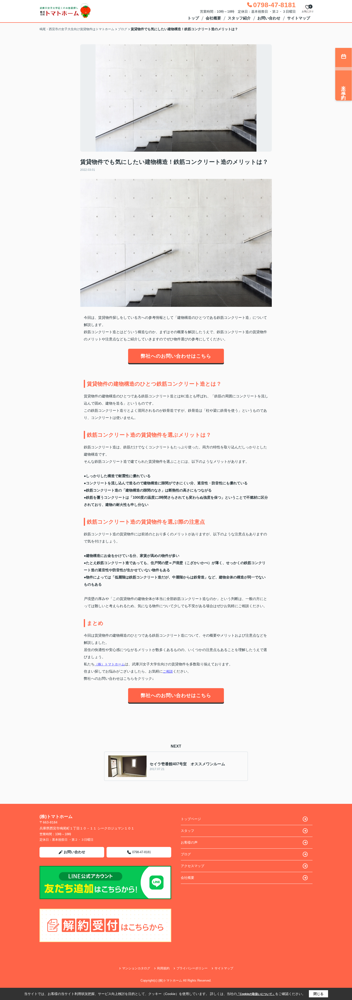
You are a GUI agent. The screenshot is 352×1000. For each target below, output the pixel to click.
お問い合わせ (268, 18)
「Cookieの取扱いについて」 (256, 994)
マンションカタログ (136, 968)
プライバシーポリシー (192, 968)
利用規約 (163, 968)
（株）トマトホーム (110, 664)
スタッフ (187, 831)
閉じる (318, 994)
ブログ (186, 854)
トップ (193, 18)
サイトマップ (298, 18)
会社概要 (213, 18)
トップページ (191, 819)
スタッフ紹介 (239, 18)
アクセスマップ (192, 866)
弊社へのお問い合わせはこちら (176, 356)
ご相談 (168, 671)
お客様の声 (189, 842)
